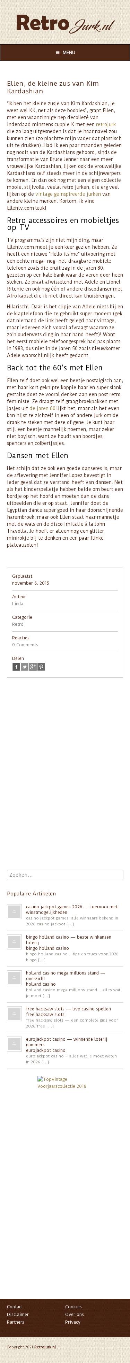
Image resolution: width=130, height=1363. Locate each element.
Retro (18, 624)
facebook (16, 667)
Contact (15, 1306)
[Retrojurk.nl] (65, 20)
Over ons (74, 1314)
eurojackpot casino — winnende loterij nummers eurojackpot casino (66, 1045)
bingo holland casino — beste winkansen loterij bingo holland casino (68, 942)
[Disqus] (65, 780)
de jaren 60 (42, 408)
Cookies (73, 1306)
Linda (17, 603)
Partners (15, 1322)
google (33, 667)
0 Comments (25, 644)
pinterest (41, 667)
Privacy (72, 1322)
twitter (24, 667)
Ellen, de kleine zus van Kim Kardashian (53, 87)
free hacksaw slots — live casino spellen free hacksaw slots (68, 1011)
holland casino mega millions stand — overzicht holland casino (65, 978)
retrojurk (106, 124)
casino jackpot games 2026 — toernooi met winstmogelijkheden (72, 909)
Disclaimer (18, 1314)
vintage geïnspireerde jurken (68, 194)
